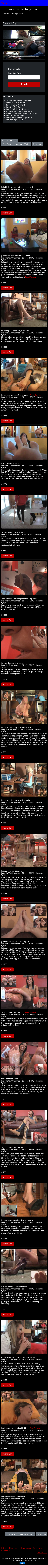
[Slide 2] (14, 56)
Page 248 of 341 (21, 144)
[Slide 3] (16, 56)
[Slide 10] (37, 56)
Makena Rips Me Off (14, 120)
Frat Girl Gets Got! (14, 107)
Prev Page (7, 144)
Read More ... (30, 277)
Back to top (42, 1553)
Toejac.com (7, 3)
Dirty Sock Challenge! (15, 115)
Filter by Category (9, 140)
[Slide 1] (10, 56)
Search (24, 84)
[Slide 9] (34, 56)
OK (22, 1563)
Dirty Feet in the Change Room (19, 117)
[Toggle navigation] (31, 3)
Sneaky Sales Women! (15, 105)
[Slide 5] (22, 56)
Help (11, 1548)
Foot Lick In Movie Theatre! (17, 109)
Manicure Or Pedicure (15, 103)
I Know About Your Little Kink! (18, 100)
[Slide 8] (31, 56)
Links (17, 1548)
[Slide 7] (28, 56)
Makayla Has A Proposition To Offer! (21, 113)
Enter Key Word (14, 73)
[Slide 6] (25, 56)
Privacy (4, 1548)
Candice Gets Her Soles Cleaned (19, 111)
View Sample (35, 395)
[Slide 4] (19, 56)
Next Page (37, 144)
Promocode (26, 1548)
